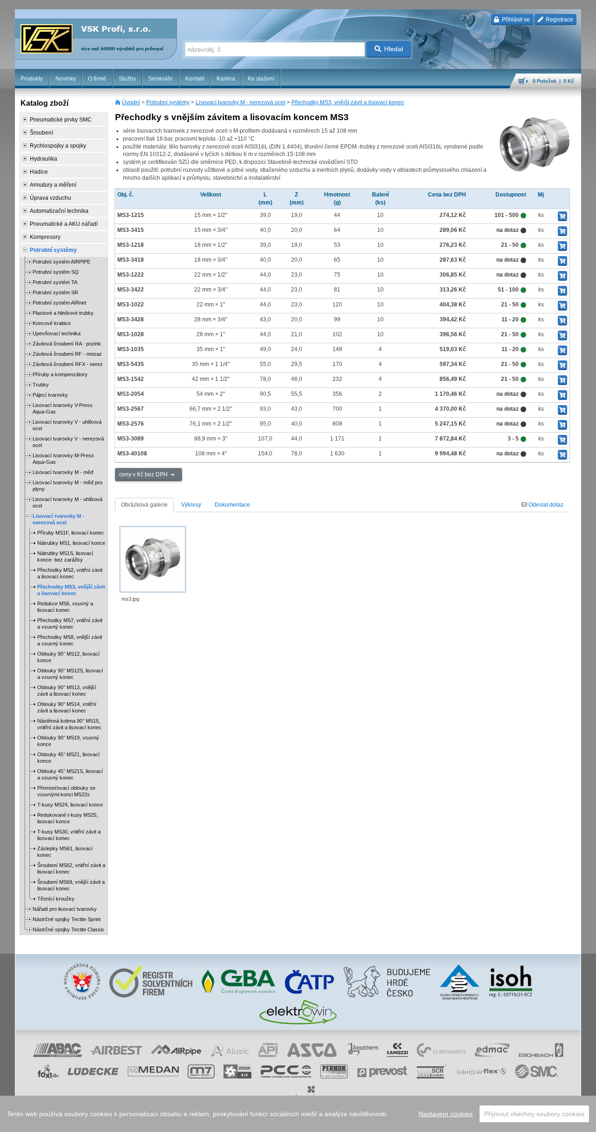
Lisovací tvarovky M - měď (63, 472)
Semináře (160, 78)
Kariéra (226, 78)
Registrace (558, 19)
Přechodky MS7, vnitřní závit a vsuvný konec (69, 623)
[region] (298, 1114)
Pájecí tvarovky (50, 395)
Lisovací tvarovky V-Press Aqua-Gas (63, 408)
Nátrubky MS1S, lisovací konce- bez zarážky (65, 556)
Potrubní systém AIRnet (59, 302)
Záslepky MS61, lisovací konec (65, 852)
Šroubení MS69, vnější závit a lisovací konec (71, 885)
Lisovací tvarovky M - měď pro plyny (67, 486)
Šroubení (41, 132)
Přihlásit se (515, 19)
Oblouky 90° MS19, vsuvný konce (68, 741)
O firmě (97, 78)
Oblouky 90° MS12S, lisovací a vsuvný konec (70, 674)
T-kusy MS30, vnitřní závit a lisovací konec (69, 835)
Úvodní (131, 102)
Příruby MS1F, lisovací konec (70, 532)
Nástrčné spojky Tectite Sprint (67, 919)
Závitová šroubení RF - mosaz (67, 354)
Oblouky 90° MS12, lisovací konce (68, 657)
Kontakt (194, 78)
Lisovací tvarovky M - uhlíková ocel (67, 502)
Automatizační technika (59, 211)
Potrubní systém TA (55, 282)
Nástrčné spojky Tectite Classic (68, 929)
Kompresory (45, 237)
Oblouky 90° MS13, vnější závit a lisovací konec (66, 691)
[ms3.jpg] (152, 559)
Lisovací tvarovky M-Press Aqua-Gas (63, 459)
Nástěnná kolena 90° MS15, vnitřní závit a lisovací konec (69, 724)
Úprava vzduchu (50, 198)
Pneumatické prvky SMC (61, 119)
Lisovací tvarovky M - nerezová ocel (240, 102)
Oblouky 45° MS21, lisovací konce (68, 758)
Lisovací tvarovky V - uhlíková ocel (67, 425)
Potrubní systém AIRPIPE (61, 261)
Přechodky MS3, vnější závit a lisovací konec (347, 102)
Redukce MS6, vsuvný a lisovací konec (65, 607)
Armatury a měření (53, 185)
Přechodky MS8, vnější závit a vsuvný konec (69, 640)
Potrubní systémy (168, 102)
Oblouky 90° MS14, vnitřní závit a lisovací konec (66, 707)
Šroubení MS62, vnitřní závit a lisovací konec (71, 868)
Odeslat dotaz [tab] (545, 505)
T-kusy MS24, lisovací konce (70, 804)
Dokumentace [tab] (232, 505)
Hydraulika (43, 159)
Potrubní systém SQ (56, 272)
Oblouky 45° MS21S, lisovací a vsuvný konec (70, 774)
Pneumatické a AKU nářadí (64, 224)
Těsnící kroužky (55, 899)
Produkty (31, 78)
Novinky (65, 78)
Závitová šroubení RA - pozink (67, 343)
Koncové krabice (52, 323)
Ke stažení (261, 78)
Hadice (39, 172)
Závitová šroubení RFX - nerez (68, 364)
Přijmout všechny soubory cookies (534, 1114)
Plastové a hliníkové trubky (63, 313)
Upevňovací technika (57, 333)
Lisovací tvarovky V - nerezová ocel (68, 442)
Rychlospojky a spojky (58, 145)
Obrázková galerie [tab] (144, 505)
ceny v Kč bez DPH (144, 474)
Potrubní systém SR (55, 292)
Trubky (41, 384)
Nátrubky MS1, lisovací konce (71, 543)
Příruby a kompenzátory (60, 374)
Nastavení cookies (446, 1114)
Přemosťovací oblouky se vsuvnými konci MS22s (66, 791)
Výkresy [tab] (191, 505)
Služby (127, 78)
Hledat (393, 49)
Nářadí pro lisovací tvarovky (65, 909)
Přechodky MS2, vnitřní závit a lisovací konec (69, 573)
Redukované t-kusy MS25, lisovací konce (67, 818)
